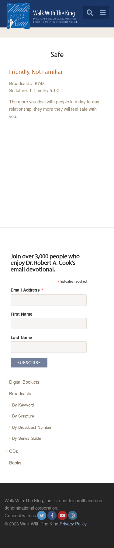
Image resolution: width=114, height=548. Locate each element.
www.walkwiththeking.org (29, 530)
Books (15, 462)
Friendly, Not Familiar (36, 71)
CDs (13, 451)
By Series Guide (26, 438)
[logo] (42, 16)
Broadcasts (20, 393)
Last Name (21, 337)
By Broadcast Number (31, 427)
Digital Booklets (24, 381)
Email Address (27, 289)
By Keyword (23, 405)
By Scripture (23, 416)
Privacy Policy (73, 523)
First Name (22, 314)
